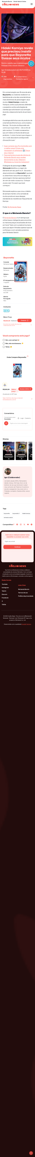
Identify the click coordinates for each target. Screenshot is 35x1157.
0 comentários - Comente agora (22, 78)
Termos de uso (23, 593)
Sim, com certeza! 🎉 (12, 340)
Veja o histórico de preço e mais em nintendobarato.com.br (13, 398)
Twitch (4, 591)
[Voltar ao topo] (31, 1153)
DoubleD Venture (26, 624)
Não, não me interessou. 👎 (14, 343)
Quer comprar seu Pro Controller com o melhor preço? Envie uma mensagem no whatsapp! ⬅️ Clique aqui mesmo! (18, 149)
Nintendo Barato (7, 1)
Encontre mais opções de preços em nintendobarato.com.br (12, 324)
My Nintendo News (14, 207)
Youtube (4, 584)
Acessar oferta (24, 389)
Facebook (5, 598)
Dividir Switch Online (20, 1)
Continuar (17, 547)
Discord (4, 594)
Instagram (5, 588)
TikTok (4, 604)
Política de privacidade (25, 596)
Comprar (23, 320)
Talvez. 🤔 (8, 347)
